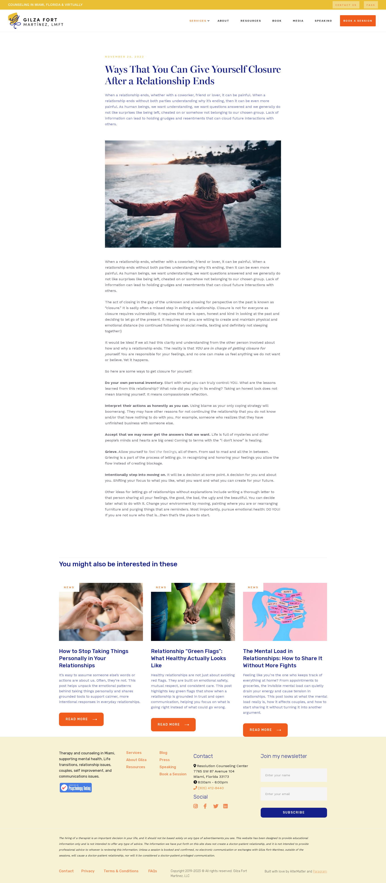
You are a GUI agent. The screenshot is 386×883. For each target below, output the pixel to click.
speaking (323, 20)
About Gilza (136, 760)
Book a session (357, 20)
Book (277, 20)
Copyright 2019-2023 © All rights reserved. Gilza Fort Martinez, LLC (209, 873)
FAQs (371, 5)
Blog (163, 753)
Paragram (320, 871)
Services (197, 20)
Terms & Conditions (121, 871)
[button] (198, 20)
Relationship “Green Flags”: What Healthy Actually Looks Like (188, 658)
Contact (66, 871)
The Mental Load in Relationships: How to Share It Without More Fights (282, 658)
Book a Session (173, 774)
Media (298, 20)
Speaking (167, 767)
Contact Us (346, 5)
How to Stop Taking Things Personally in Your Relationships (93, 658)
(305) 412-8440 (208, 788)
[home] (35, 21)
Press (164, 760)
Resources (251, 20)
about (223, 20)
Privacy (87, 871)
